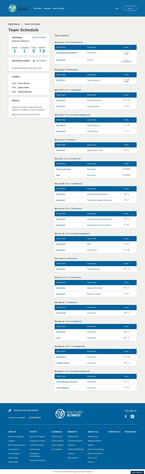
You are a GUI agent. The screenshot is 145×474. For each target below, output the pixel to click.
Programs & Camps (37, 441)
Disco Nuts (60, 332)
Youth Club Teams (37, 445)
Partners (71, 453)
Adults (12, 431)
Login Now (35, 417)
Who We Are (93, 436)
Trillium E (78, 321)
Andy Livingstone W (81, 115)
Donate (91, 462)
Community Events (75, 441)
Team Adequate (93, 80)
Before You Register (16, 436)
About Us (93, 431)
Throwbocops (92, 131)
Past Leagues (57, 449)
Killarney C (78, 184)
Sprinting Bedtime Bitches (66, 53)
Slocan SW (72, 258)
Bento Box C (61, 357)
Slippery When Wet (94, 150)
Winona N (73, 302)
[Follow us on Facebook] (126, 416)
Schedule (47, 8)
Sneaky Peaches (62, 363)
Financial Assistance (38, 460)
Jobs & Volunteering (96, 449)
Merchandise (73, 458)
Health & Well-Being (76, 449)
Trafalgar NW (79, 346)
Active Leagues (57, 445)
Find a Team (13, 458)
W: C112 (90, 60)
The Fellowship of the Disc (66, 382)
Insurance (72, 445)
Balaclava (77, 90)
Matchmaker (13, 462)
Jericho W (78, 42)
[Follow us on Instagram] (132, 416)
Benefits (72, 431)
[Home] (72, 413)
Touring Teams (14, 453)
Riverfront (77, 277)
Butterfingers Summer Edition (99, 225)
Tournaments (13, 449)
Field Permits (57, 436)
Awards (91, 445)
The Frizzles (61, 313)
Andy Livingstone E (82, 234)
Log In (130, 8)
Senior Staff (92, 458)
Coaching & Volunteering (35, 454)
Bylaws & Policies (94, 441)
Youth (33, 431)
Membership (73, 436)
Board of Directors (95, 453)
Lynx (58, 338)
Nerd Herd (13, 24)
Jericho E (72, 140)
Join (117, 8)
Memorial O (73, 70)
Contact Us (114, 431)
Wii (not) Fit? (92, 250)
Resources (131, 431)
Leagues (11, 441)
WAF (58, 175)
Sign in (14, 114)
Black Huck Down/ (94, 100)
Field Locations (57, 441)
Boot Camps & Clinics (16, 445)
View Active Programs (26, 410)
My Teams (38, 8)
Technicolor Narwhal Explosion (99, 200)
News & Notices (58, 8)
